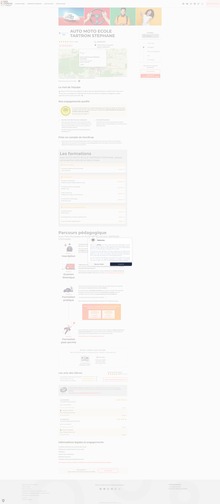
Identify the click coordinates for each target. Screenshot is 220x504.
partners (99, 244)
